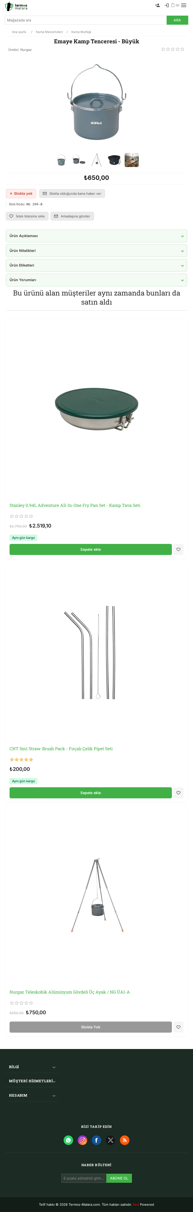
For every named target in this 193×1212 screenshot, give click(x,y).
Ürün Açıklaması (24, 236)
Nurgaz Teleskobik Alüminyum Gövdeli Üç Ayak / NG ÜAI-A (70, 992)
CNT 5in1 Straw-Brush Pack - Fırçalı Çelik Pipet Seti (61, 748)
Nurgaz (26, 50)
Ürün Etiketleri (22, 265)
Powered (143, 1204)
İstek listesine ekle (30, 216)
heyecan (110, 1140)
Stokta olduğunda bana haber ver (75, 193)
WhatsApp (68, 1140)
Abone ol (119, 1178)
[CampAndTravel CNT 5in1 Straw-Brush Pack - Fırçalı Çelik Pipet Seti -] (96, 652)
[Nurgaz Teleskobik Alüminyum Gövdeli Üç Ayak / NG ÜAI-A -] (96, 896)
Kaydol (158, 5)
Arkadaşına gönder (75, 216)
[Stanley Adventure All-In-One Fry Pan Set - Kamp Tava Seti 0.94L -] (96, 409)
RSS (124, 1140)
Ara (177, 20)
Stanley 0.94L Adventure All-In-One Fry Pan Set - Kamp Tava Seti (75, 505)
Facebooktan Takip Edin (96, 1140)
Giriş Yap (167, 5)
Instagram (82, 1140)
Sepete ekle (90, 549)
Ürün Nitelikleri (23, 250)
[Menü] (184, 5)
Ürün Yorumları (23, 280)
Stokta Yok (90, 1027)
